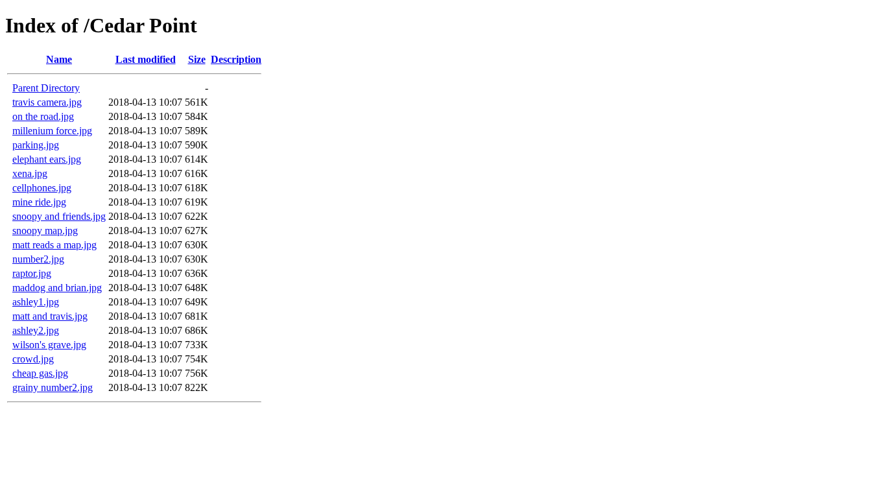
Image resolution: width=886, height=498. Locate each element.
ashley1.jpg (35, 301)
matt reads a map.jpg (54, 244)
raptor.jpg (31, 273)
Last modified (145, 59)
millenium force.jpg (52, 130)
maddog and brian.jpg (57, 287)
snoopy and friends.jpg (59, 216)
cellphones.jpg (41, 187)
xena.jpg (29, 173)
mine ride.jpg (39, 202)
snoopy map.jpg (45, 230)
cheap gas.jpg (40, 373)
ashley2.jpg (35, 330)
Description (236, 59)
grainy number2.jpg (52, 387)
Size (197, 59)
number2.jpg (38, 259)
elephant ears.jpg (46, 159)
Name (59, 59)
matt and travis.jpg (50, 316)
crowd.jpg (33, 358)
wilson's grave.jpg (49, 344)
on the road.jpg (43, 116)
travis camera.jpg (47, 102)
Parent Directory (46, 87)
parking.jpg (35, 144)
